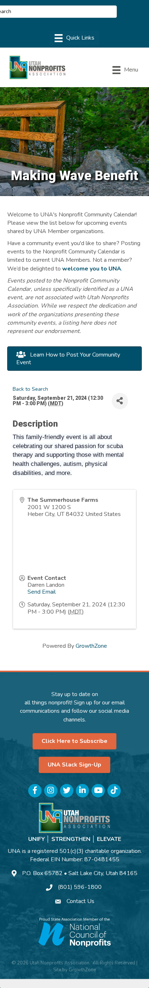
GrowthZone (91, 646)
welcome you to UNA (91, 269)
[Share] (120, 401)
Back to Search (30, 389)
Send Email (41, 592)
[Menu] (74, 38)
